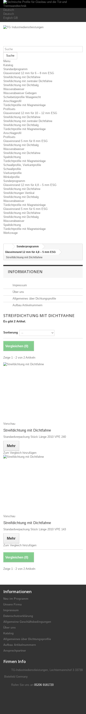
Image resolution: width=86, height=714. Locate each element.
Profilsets (9, 109)
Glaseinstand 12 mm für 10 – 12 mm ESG (30, 113)
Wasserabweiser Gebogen (20, 93)
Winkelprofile (11, 177)
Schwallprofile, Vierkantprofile (22, 165)
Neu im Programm (15, 598)
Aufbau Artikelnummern (27, 305)
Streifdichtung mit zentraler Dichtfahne (27, 81)
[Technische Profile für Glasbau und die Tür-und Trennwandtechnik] (43, 4)
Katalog (8, 65)
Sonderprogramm (14, 181)
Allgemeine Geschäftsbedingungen (27, 621)
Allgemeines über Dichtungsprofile (34, 298)
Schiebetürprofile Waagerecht (22, 97)
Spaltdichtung (12, 157)
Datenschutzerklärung (18, 616)
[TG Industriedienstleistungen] (43, 35)
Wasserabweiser (13, 89)
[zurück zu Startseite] (8, 246)
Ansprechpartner (14, 650)
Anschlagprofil (12, 101)
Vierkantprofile (12, 173)
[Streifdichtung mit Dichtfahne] (43, 390)
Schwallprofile (12, 169)
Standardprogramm (15, 69)
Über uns (18, 292)
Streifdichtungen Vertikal (18, 193)
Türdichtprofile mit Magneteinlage (24, 105)
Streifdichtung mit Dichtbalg (21, 85)
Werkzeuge (10, 233)
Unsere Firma (12, 604)
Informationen (25, 271)
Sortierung (10, 332)
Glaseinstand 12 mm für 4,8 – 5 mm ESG (29, 185)
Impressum (19, 285)
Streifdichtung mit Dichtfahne (21, 77)
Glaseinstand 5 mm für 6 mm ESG (25, 209)
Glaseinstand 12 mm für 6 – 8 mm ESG (28, 73)
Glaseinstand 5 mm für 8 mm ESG (25, 141)
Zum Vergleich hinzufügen (19, 452)
